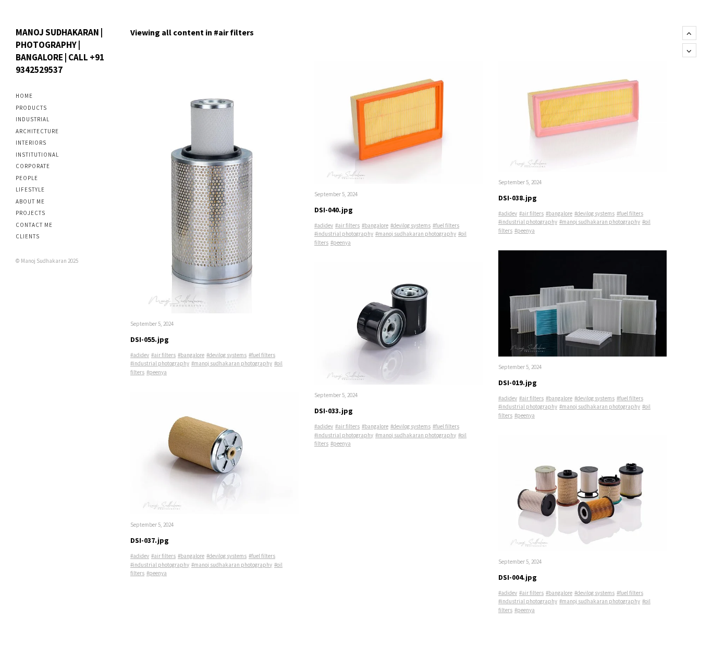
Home (24, 95)
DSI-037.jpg (149, 540)
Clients (28, 236)
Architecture (37, 131)
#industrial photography (159, 363)
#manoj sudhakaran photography (231, 363)
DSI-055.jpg (149, 339)
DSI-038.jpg (517, 197)
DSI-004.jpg (517, 577)
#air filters (163, 355)
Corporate (33, 166)
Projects (30, 213)
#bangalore (191, 355)
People (27, 178)
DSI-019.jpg (517, 382)
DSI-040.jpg (333, 209)
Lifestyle (30, 189)
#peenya (156, 372)
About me (30, 201)
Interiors (31, 142)
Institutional (37, 154)
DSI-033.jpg (333, 410)
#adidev (139, 355)
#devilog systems (226, 355)
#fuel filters (262, 355)
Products (31, 107)
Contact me (34, 224)
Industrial (33, 119)
